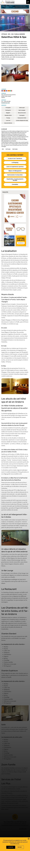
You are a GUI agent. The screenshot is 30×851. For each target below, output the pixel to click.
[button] (28, 839)
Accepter (10, 847)
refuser (20, 847)
